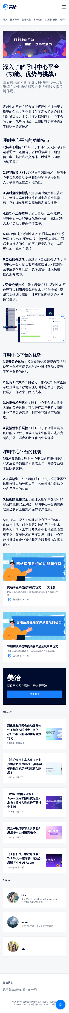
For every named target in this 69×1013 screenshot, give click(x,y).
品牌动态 (26, 19)
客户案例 (37, 19)
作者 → (6, 880)
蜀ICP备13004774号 (45, 1004)
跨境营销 (64, 19)
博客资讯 (14, 19)
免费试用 (34, 694)
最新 (5, 19)
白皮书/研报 (51, 19)
